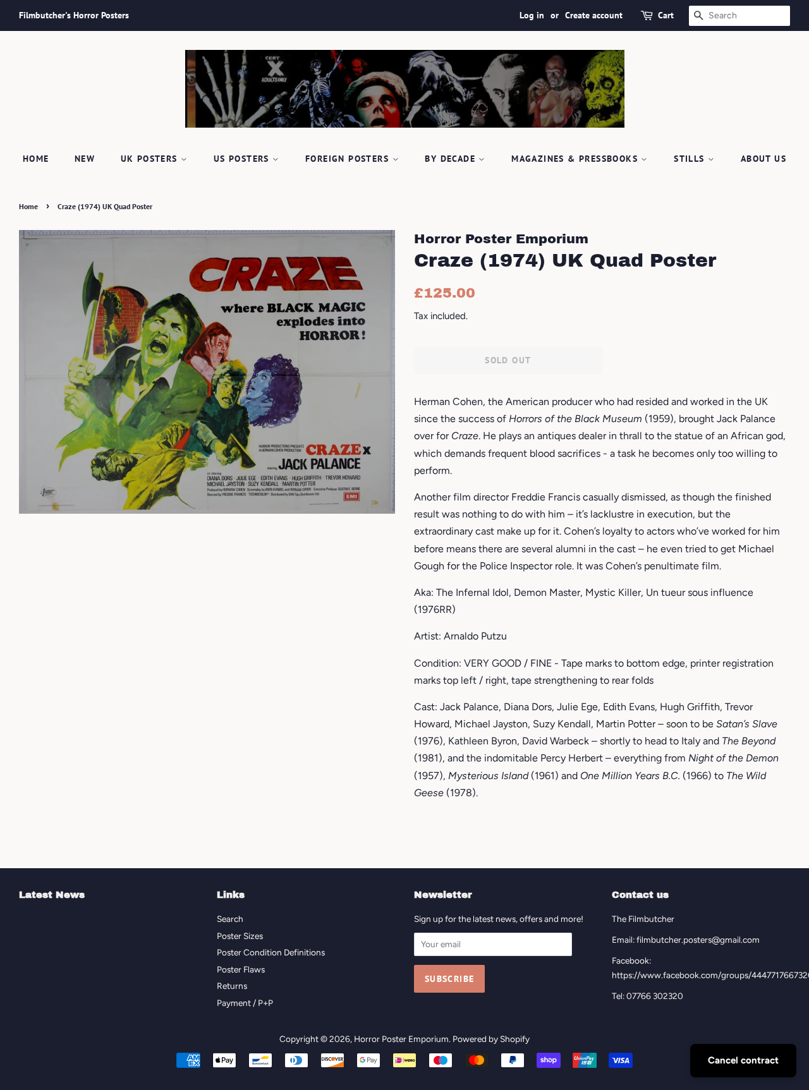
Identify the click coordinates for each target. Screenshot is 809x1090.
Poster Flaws (241, 969)
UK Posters (151, 158)
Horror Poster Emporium (401, 1039)
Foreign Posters (348, 158)
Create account (594, 15)
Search (230, 919)
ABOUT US (763, 158)
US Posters (243, 158)
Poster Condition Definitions (271, 952)
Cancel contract (743, 1060)
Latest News (52, 895)
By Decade (451, 158)
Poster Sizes (240, 936)
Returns (232, 986)
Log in (532, 15)
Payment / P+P (245, 1003)
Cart (666, 15)
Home (36, 158)
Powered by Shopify (491, 1039)
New (85, 158)
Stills (691, 158)
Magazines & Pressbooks (576, 158)
